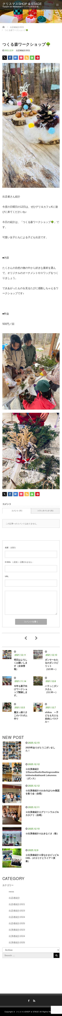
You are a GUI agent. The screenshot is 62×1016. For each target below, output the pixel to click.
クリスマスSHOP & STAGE (22, 4)
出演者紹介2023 (17, 929)
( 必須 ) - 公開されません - (19, 562)
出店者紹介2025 (17, 923)
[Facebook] (28, 1000)
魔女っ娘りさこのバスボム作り (20, 715)
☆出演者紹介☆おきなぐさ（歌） (42, 833)
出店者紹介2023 (17, 910)
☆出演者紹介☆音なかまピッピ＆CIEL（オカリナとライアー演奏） (42, 858)
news (11, 891)
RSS (33, 1000)
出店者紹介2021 (23, 50)
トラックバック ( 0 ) (45, 511)
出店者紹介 (14, 898)
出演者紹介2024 (17, 936)
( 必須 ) (10, 547)
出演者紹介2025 (17, 942)
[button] (31, 280)
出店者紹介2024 (17, 917)
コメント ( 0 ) (16, 511)
